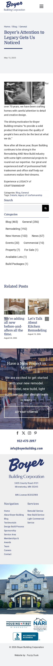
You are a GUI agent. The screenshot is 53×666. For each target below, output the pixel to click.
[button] (6, 319)
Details (13, 195)
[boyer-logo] (14, 6)
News (38, 235)
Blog (18, 192)
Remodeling (16, 228)
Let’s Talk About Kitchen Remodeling (37, 324)
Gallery (14, 306)
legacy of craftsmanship (30, 195)
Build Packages (17, 263)
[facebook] (17, 433)
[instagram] (29, 433)
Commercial (34, 242)
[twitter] (23, 433)
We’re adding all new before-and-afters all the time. (14, 326)
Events (12, 242)
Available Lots (16, 256)
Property (13, 249)
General (25, 192)
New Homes (16, 235)
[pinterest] (35, 433)
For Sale (31, 249)
